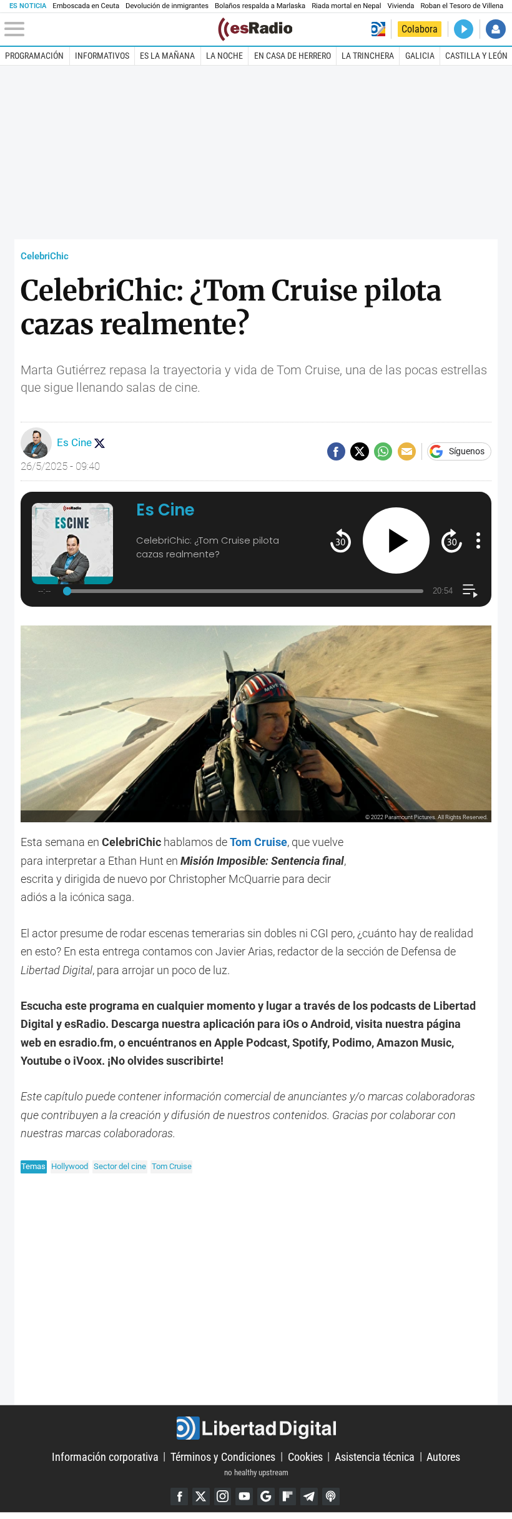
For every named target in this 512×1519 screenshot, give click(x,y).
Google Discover (266, 1496)
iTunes (331, 1496)
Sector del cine (120, 1166)
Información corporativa (105, 1456)
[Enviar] (383, 451)
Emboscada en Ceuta (85, 6)
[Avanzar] (451, 540)
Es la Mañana (167, 56)
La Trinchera (368, 56)
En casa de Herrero (292, 56)
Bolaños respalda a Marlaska (260, 6)
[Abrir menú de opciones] (478, 540)
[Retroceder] (340, 540)
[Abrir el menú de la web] (109, 29)
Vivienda (400, 6)
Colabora (419, 29)
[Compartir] (336, 451)
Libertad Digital (256, 1428)
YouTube (244, 1496)
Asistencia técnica (375, 1456)
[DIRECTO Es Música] (463, 29)
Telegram (309, 1496)
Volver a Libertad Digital (378, 29)
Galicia (420, 56)
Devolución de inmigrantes (167, 6)
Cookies (305, 1456)
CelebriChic (45, 256)
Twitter (201, 1496)
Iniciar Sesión (495, 29)
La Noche (224, 56)
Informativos (102, 56)
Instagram (223, 1496)
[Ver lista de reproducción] (470, 590)
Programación (34, 56)
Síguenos (467, 451)
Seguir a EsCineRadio (99, 443)
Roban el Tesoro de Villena (461, 6)
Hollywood (69, 1166)
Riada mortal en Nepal (346, 6)
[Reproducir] (396, 540)
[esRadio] (255, 29)
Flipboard (288, 1496)
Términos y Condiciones (222, 1456)
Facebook (179, 1496)
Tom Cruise (172, 1166)
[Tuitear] (359, 451)
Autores (443, 1456)
